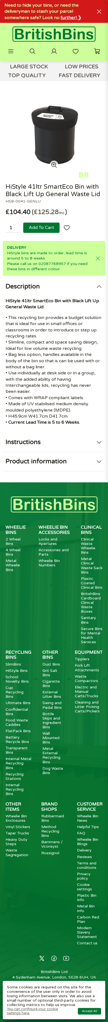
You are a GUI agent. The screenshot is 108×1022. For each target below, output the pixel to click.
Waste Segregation (17, 852)
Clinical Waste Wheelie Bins (88, 546)
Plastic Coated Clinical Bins (91, 583)
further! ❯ (71, 17)
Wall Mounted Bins (51, 738)
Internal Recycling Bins (15, 789)
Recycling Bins (18, 655)
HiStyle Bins (17, 670)
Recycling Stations (15, 776)
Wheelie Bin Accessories (54, 529)
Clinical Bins (91, 529)
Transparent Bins (17, 750)
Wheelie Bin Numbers (49, 562)
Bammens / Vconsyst (52, 844)
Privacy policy (84, 876)
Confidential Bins (17, 711)
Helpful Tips (88, 826)
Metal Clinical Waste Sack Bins (91, 565)
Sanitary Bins (88, 619)
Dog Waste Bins (52, 770)
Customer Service (89, 806)
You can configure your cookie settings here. (32, 1011)
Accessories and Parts (53, 552)
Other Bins (50, 655)
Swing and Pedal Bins (52, 705)
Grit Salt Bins (49, 672)
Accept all (89, 1011)
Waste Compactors (86, 678)
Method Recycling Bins (50, 831)
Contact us (87, 943)
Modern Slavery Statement (87, 932)
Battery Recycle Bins (17, 739)
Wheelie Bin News (87, 818)
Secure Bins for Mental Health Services (91, 635)
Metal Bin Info (86, 908)
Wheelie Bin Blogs (87, 841)
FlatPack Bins (18, 731)
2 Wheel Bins (13, 541)
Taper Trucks (17, 833)
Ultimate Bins (18, 703)
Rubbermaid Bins (52, 818)
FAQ (81, 833)
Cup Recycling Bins (15, 692)
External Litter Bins (51, 694)
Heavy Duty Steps (16, 841)
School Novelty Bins (17, 679)
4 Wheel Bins (13, 552)
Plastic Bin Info (86, 897)
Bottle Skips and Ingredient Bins (51, 720)
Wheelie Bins (16, 529)
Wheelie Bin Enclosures (16, 818)
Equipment (88, 652)
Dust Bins (51, 664)
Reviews (84, 857)
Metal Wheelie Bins (13, 565)
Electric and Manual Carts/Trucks (86, 691)
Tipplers (82, 659)
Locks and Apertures (47, 541)
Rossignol (50, 853)
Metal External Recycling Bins (51, 755)
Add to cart (41, 227)
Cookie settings (84, 886)
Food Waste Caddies (17, 722)
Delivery (84, 850)
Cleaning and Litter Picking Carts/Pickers (87, 706)
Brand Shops (49, 806)
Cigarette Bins (51, 683)
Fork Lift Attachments (87, 667)
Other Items (13, 806)
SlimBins (13, 664)
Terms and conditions (86, 865)
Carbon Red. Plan (88, 919)
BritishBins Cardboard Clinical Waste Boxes (91, 602)
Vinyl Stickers (18, 826)
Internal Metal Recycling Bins (18, 763)
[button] (11, 51)
